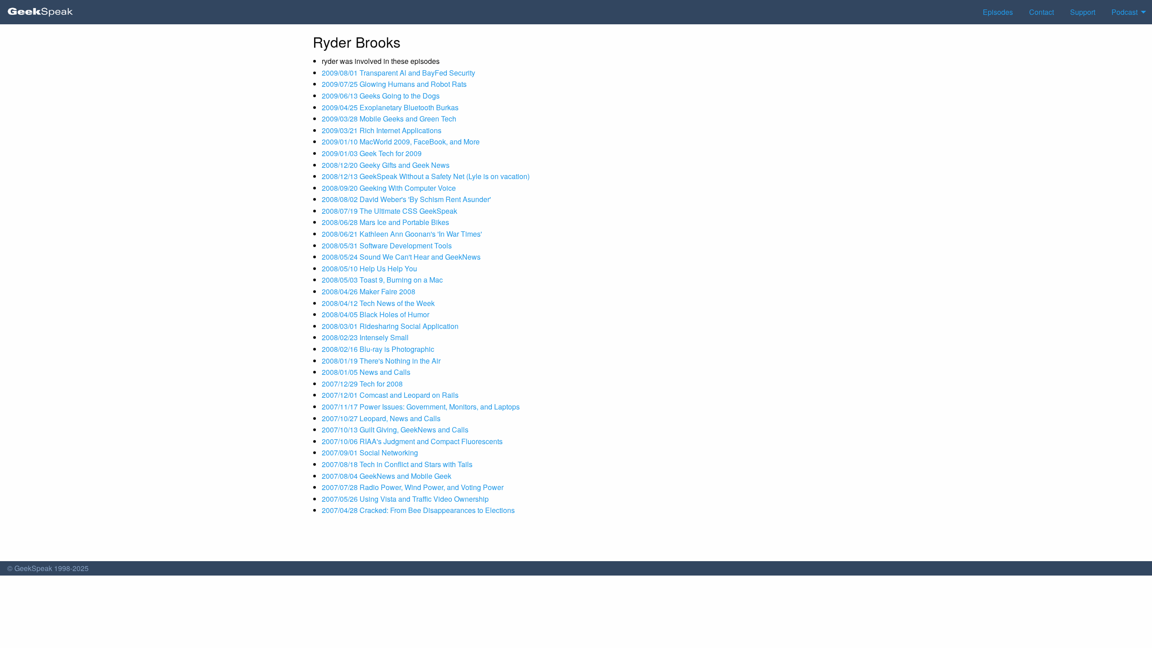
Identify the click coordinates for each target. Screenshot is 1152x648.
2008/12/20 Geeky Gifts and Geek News (386, 165)
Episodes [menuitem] (998, 12)
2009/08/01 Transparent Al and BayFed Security (398, 73)
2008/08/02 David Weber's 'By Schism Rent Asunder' (406, 199)
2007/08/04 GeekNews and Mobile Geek (386, 476)
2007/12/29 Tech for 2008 (362, 383)
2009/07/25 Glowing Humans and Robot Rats (394, 84)
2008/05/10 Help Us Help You (369, 268)
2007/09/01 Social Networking (370, 452)
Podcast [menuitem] (1125, 12)
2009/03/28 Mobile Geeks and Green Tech (389, 118)
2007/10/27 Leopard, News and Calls (381, 418)
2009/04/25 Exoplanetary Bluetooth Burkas (390, 107)
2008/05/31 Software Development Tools (387, 245)
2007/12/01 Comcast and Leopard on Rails (390, 395)
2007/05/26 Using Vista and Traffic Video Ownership (405, 499)
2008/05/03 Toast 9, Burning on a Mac (382, 279)
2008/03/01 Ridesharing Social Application (390, 326)
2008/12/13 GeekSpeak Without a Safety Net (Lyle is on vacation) (426, 176)
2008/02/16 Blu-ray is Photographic (378, 349)
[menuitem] (40, 12)
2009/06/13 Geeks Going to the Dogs (381, 95)
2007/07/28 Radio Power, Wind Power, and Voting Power (413, 487)
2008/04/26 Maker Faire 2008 (368, 291)
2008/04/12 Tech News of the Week (378, 303)
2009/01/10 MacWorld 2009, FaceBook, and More (401, 141)
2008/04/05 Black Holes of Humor (375, 314)
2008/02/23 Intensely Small (365, 337)
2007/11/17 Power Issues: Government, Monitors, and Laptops (421, 406)
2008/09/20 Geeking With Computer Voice (389, 188)
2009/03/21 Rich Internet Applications (381, 130)
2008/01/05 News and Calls (366, 372)
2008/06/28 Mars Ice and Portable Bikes (385, 222)
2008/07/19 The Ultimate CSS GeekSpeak (389, 211)
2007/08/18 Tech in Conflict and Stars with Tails (397, 464)
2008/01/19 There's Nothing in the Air (381, 361)
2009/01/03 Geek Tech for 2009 (372, 153)
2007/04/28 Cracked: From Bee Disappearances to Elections (418, 510)
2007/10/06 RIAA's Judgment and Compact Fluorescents (412, 441)
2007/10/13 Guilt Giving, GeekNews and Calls (395, 429)
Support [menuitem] (1082, 12)
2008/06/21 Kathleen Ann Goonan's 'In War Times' (402, 234)
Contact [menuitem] (1041, 12)
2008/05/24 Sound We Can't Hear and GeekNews (401, 257)
